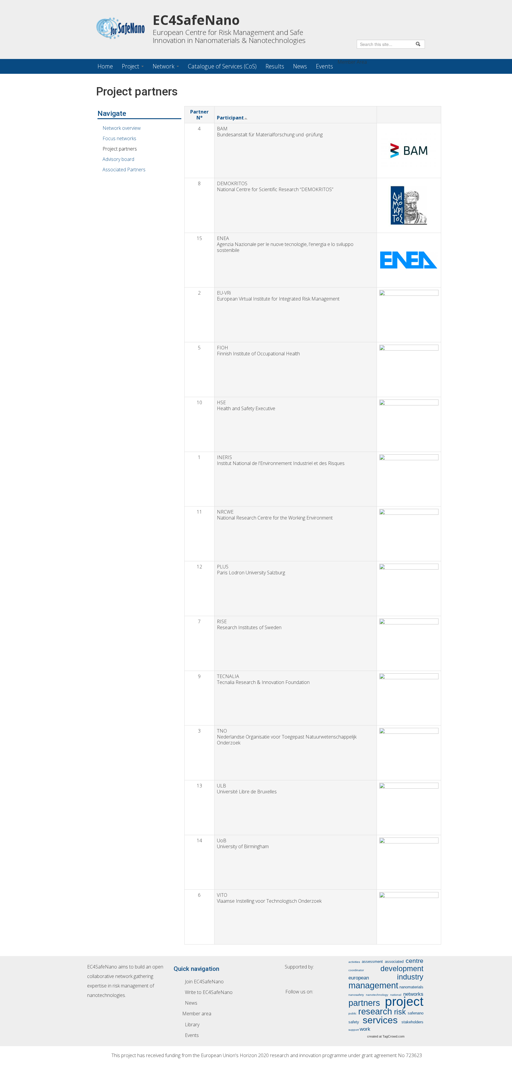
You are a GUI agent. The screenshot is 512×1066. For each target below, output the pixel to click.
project (404, 1001)
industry (410, 977)
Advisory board (118, 159)
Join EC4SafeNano (204, 981)
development (401, 968)
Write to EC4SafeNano (209, 992)
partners (364, 1003)
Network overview (122, 128)
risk (400, 1012)
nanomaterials (411, 987)
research (375, 1011)
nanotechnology (377, 994)
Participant (230, 117)
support (353, 1029)
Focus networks (119, 138)
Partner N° (199, 114)
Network (164, 66)
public (352, 1013)
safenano (415, 1013)
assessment (372, 961)
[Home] (124, 28)
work (365, 1029)
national (395, 994)
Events (324, 66)
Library (192, 1024)
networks (413, 994)
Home (105, 66)
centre (414, 960)
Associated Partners (124, 169)
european (358, 978)
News (300, 66)
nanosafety (356, 994)
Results (274, 66)
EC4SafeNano (196, 20)
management (373, 985)
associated (394, 961)
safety (353, 1022)
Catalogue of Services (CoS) (222, 66)
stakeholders (412, 1022)
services (380, 1020)
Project (131, 66)
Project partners (120, 149)
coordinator (356, 970)
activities (354, 961)
